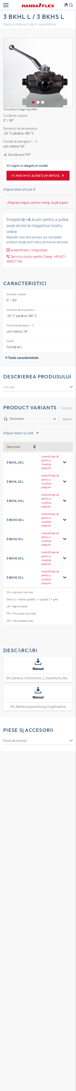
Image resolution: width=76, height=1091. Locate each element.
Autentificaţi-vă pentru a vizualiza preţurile (50, 462)
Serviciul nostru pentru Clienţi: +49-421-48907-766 (36, 259)
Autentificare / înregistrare (28, 250)
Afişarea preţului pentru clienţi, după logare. (38, 202)
